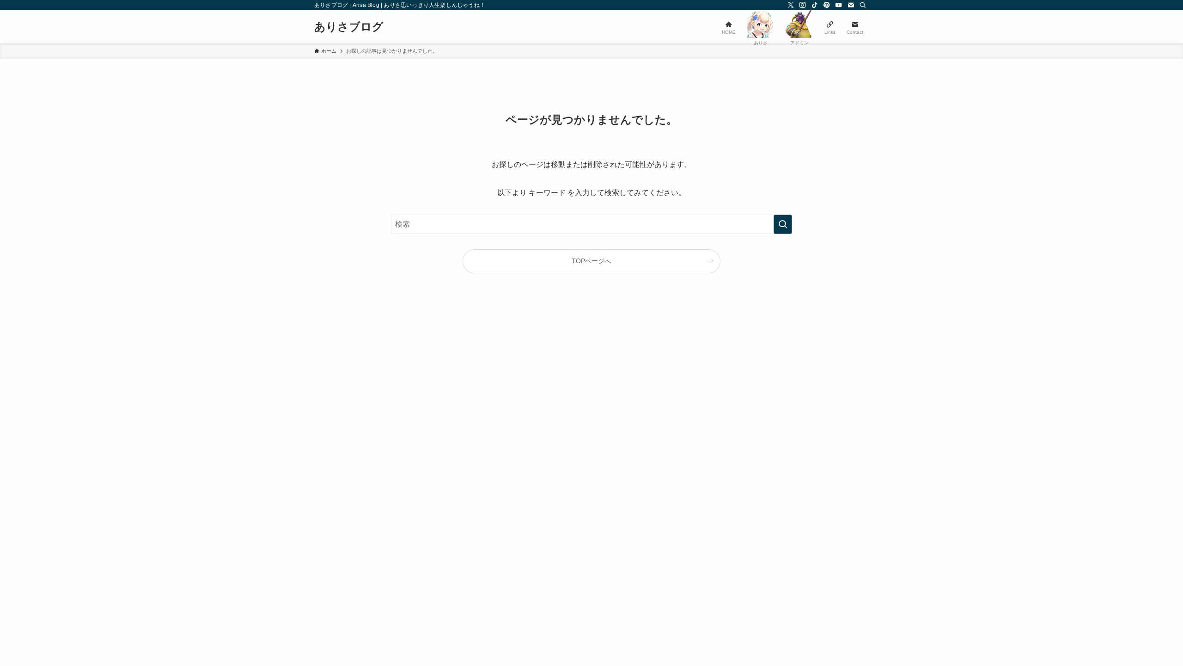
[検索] (863, 5)
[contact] (851, 5)
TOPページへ (591, 261)
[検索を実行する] (783, 224)
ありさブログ (349, 26)
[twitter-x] (791, 5)
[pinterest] (827, 5)
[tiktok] (815, 5)
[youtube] (839, 5)
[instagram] (803, 5)
